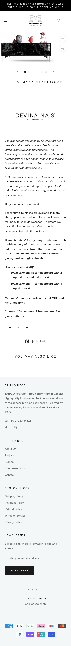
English (34, 590)
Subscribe (19, 570)
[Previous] (17, 72)
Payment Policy (14, 502)
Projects (10, 455)
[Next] (53, 72)
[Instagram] (15, 427)
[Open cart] (65, 20)
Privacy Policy (13, 522)
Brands (9, 461)
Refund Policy (13, 509)
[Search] (59, 20)
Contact (9, 474)
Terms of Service (15, 515)
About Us (10, 448)
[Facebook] (6, 427)
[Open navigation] (5, 20)
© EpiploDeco (35, 599)
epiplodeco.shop (35, 603)
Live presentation (15, 468)
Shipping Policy (14, 496)
